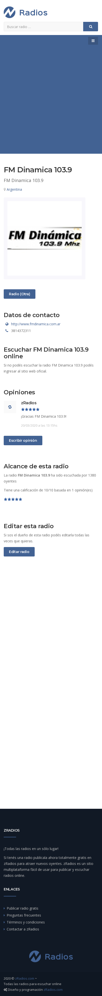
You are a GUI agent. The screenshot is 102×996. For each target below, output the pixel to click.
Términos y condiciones (26, 922)
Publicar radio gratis (22, 908)
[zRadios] (25, 12)
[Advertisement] (51, 100)
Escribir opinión (23, 440)
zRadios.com (24, 978)
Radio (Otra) (19, 294)
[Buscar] (90, 26)
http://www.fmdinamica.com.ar (35, 324)
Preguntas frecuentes (24, 915)
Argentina (14, 189)
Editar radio (19, 552)
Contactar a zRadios (23, 929)
